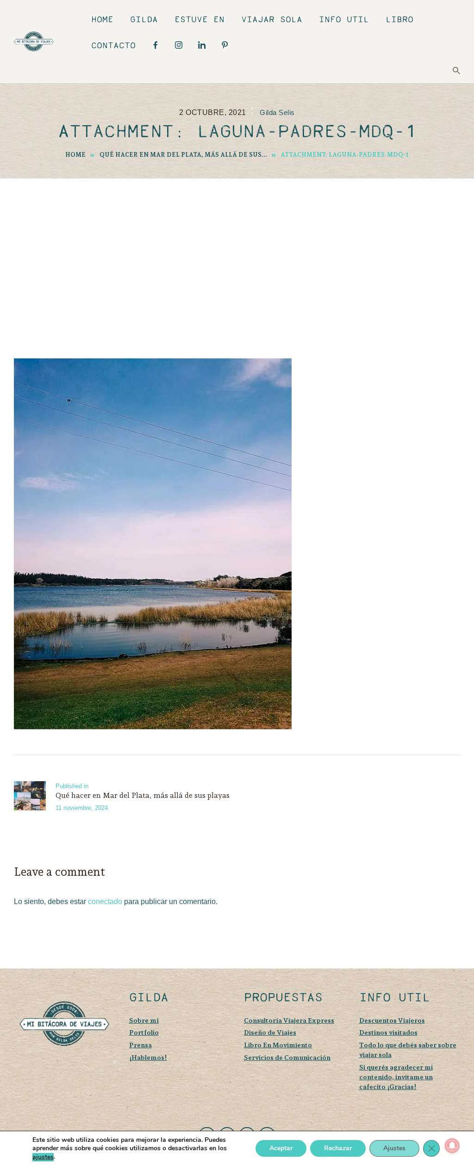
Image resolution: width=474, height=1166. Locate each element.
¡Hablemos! (148, 1057)
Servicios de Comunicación (287, 1057)
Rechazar (338, 1148)
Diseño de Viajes (270, 1032)
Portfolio (144, 1032)
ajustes (43, 1157)
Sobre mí (144, 1020)
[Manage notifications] (452, 1145)
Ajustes (394, 1148)
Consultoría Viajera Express (289, 1020)
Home (75, 154)
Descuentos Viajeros (392, 1020)
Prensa (140, 1045)
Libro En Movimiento (278, 1045)
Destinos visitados (388, 1032)
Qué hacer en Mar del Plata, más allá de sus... (183, 154)
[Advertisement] (237, 248)
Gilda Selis (277, 112)
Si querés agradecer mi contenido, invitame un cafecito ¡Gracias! (396, 1076)
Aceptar (281, 1148)
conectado (105, 901)
